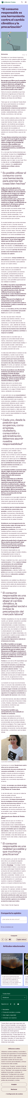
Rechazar (14, 1089)
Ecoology (10, 865)
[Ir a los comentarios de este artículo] (26, 54)
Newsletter (6, 1009)
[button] (26, 971)
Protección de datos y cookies (11, 1012)
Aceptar (14, 1084)
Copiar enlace (21, 939)
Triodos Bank (6, 993)
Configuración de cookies (14, 1094)
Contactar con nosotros (10, 1018)
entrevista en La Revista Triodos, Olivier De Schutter (12, 479)
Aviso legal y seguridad (9, 1015)
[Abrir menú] (26, 2)
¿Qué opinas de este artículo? (11, 919)
